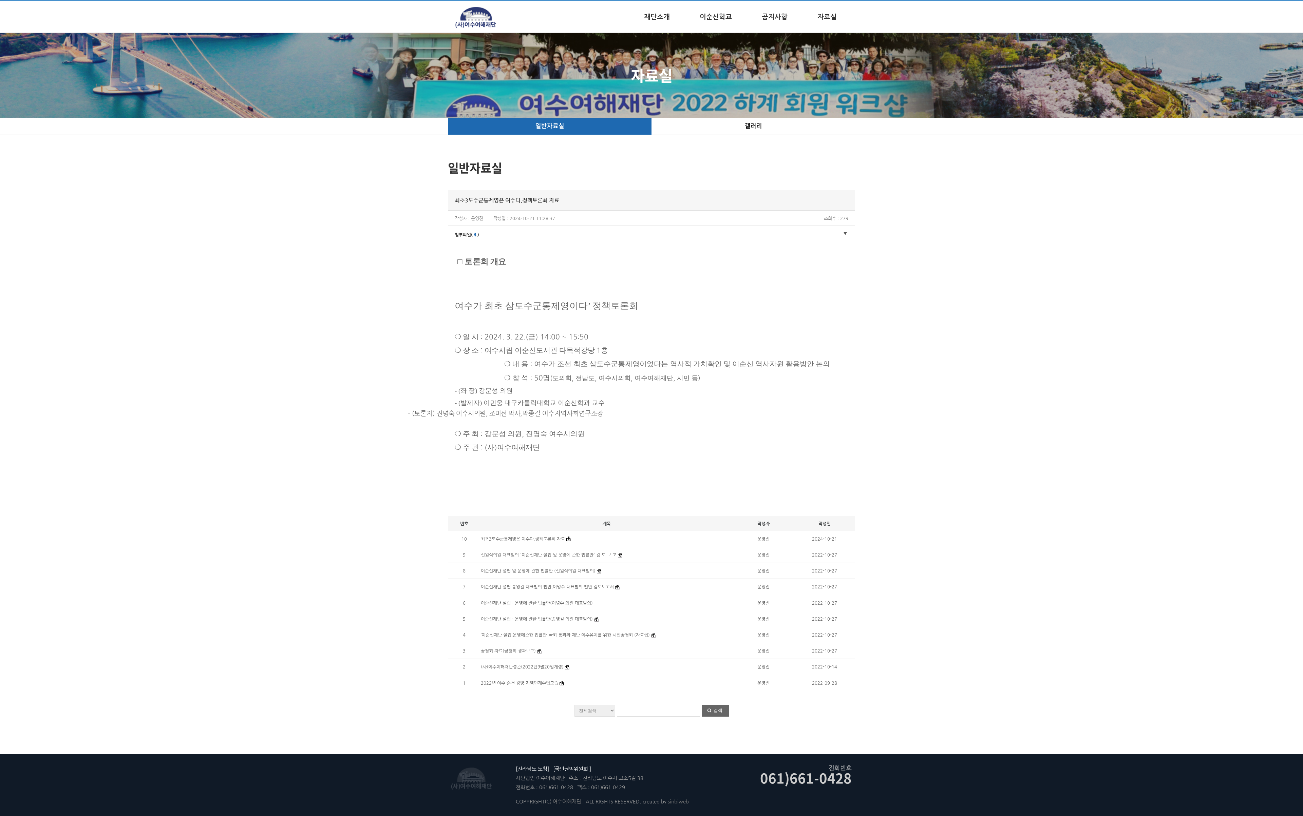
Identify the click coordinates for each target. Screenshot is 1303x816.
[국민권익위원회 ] (572, 769)
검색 (718, 710)
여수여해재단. (568, 801)
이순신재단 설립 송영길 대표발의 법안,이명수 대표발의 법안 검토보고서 (547, 586)
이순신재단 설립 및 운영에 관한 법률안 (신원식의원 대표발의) (538, 570)
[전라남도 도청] (532, 769)
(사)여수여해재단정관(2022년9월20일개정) (522, 666)
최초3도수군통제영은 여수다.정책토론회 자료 (523, 538)
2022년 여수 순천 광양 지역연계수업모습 (519, 682)
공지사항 (775, 17)
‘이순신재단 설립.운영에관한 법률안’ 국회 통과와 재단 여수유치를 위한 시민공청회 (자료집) (566, 634)
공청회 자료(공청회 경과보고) (509, 650)
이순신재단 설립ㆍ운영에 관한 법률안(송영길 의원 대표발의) (537, 618)
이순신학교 (716, 17)
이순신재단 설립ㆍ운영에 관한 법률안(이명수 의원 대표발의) (537, 602)
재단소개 (657, 17)
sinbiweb (678, 801)
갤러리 (753, 125)
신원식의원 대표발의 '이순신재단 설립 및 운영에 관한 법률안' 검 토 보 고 (549, 554)
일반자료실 (549, 125)
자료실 (827, 17)
